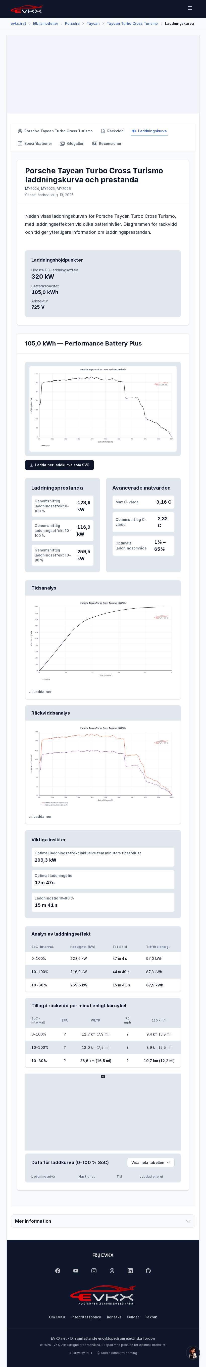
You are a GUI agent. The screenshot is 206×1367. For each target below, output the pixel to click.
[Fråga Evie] (193, 1353)
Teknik (151, 1317)
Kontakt (114, 1317)
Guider (133, 1317)
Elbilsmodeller (45, 23)
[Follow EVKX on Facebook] (58, 1271)
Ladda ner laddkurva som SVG (62, 465)
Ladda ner (42, 692)
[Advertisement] (103, 74)
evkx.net (18, 23)
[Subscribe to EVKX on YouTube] (76, 1271)
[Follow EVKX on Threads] (112, 1271)
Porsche (72, 23)
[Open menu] (189, 9)
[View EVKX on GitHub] (148, 1271)
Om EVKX (57, 1317)
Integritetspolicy (86, 1317)
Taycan (93, 23)
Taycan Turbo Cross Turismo (132, 23)
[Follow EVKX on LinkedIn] (130, 1271)
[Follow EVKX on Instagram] (94, 1271)
